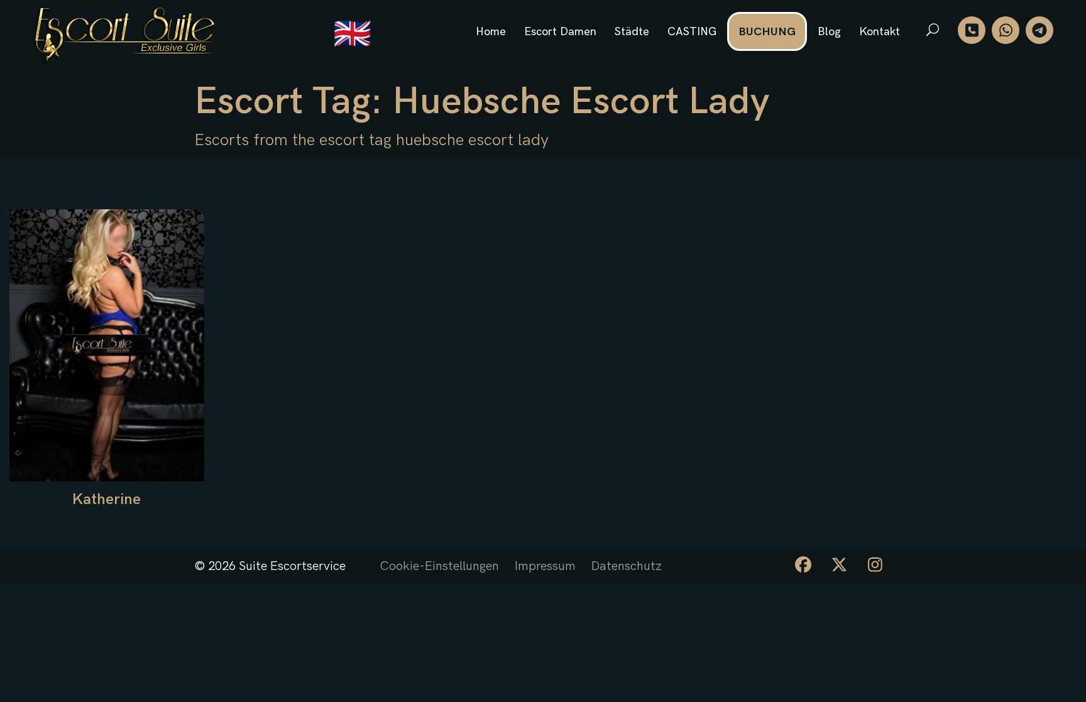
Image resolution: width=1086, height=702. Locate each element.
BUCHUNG (767, 31)
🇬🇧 (352, 34)
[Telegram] (1039, 30)
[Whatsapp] (1005, 30)
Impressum (545, 566)
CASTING (691, 31)
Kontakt (879, 31)
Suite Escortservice (292, 566)
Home (491, 31)
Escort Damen (560, 31)
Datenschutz (626, 566)
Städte (632, 31)
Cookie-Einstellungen (439, 566)
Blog (829, 31)
